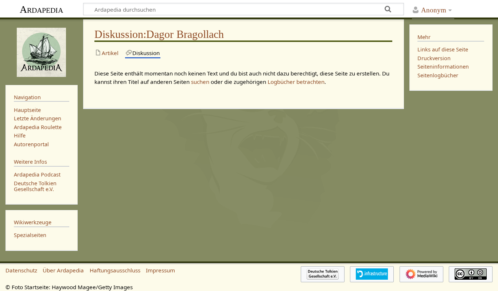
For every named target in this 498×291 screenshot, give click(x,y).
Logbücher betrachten (296, 81)
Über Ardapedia (63, 270)
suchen (200, 81)
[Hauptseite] (41, 51)
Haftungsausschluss (115, 270)
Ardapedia (41, 9)
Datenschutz (21, 270)
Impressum (160, 270)
